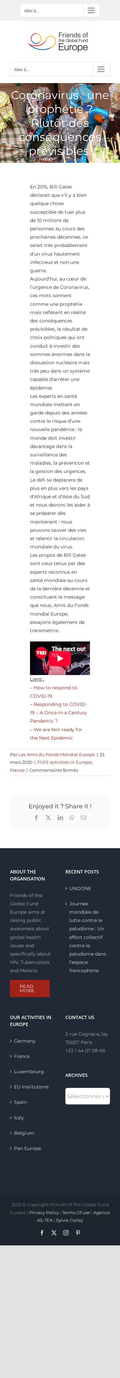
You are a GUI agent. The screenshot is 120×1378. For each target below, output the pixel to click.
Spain (20, 1102)
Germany (25, 1041)
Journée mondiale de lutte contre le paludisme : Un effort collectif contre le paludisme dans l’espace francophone (87, 937)
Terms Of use (76, 1212)
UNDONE (80, 888)
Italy (19, 1118)
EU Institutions (31, 1087)
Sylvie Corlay (69, 1220)
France (17, 770)
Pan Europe (27, 1148)
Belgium (24, 1133)
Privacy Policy (44, 1212)
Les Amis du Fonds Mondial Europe (56, 754)
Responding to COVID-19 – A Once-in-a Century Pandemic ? (58, 712)
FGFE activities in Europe (64, 762)
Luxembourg (29, 1072)
